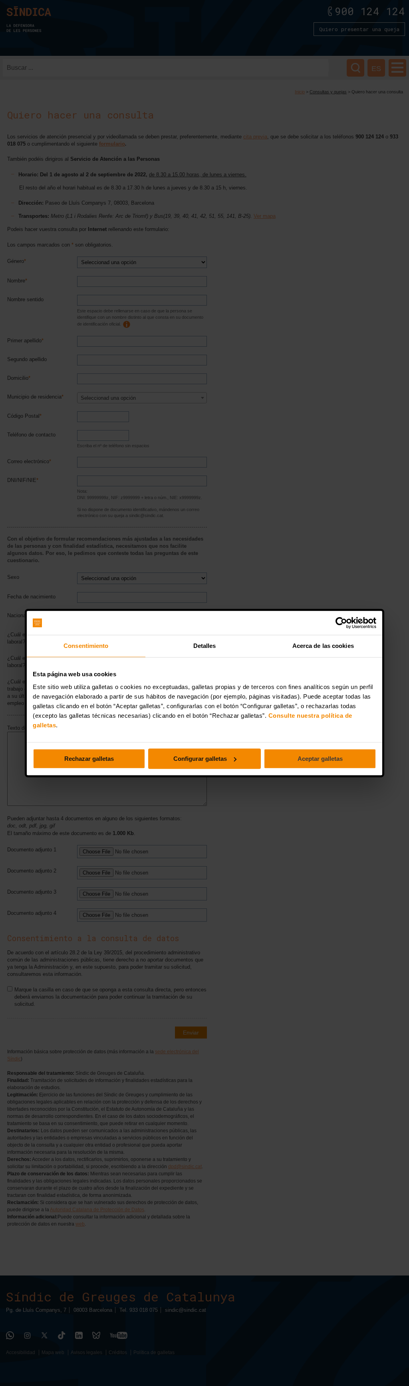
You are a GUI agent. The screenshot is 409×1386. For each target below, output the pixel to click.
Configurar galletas (200, 758)
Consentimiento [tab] (86, 645)
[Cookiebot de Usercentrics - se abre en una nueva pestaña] (341, 623)
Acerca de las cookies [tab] (323, 645)
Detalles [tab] (204, 645)
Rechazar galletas (89, 758)
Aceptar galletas (320, 758)
